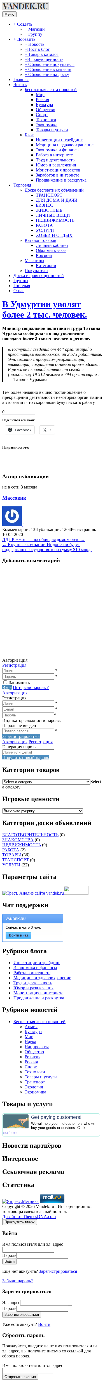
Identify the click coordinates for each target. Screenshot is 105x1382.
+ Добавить (24, 39)
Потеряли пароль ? (31, 687)
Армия (31, 1026)
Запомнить (19, 682)
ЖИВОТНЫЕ (49, 210)
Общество (45, 109)
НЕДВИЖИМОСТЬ (55, 220)
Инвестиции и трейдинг (59, 139)
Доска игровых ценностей (38, 275)
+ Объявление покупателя (49, 64)
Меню (9, 14)
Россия (42, 99)
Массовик (14, 498)
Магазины (34, 260)
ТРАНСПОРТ (49, 195)
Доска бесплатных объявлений (54, 190)
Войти (44, 1324)
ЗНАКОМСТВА (18, 839)
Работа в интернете (54, 155)
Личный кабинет (52, 245)
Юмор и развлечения (56, 165)
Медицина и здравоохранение (65, 144)
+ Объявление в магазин (48, 69)
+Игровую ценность (44, 59)
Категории (46, 265)
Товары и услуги (52, 129)
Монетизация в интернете (38, 992)
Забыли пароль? (17, 1280)
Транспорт (35, 1082)
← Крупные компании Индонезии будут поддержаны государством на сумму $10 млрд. (47, 547)
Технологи (46, 119)
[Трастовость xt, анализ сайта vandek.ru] (33, 893)
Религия (32, 1056)
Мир (40, 94)
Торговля (22, 185)
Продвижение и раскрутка (61, 180)
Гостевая (21, 285)
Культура (44, 104)
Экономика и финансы (58, 149)
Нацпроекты (37, 1046)
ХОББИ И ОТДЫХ (54, 235)
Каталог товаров (40, 240)
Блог (29, 134)
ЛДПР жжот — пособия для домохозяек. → (43, 539)
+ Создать (22, 24)
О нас (18, 290)
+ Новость (34, 44)
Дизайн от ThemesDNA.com (29, 1216)
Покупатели (36, 270)
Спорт (42, 114)
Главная (21, 79)
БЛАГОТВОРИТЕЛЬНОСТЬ (30, 834)
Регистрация (14, 665)
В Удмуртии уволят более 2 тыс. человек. (44, 309)
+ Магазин (35, 29)
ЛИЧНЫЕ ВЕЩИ (53, 215)
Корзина (44, 255)
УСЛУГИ (45, 230)
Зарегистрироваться (58, 1271)
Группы (20, 280)
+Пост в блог (37, 49)
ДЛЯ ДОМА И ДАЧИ (57, 200)
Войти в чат (18, 935)
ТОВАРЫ (11, 854)
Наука (30, 1041)
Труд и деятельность (55, 160)
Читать (20, 84)
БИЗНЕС (44, 205)
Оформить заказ (51, 250)
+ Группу (33, 34)
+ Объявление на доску (47, 74)
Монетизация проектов (58, 170)
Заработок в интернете (57, 175)
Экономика (46, 124)
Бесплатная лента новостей (51, 89)
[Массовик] (12, 524)
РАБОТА (44, 225)
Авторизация (14, 692)
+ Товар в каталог (42, 54)
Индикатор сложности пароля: (31, 720)
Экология (34, 1087)
